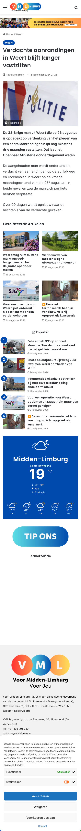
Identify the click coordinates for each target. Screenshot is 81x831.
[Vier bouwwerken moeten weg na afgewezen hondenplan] (60, 241)
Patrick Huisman (15, 74)
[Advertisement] (40, 599)
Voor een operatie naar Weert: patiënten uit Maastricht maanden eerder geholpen (20, 309)
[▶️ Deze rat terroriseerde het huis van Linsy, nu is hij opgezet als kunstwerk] (60, 291)
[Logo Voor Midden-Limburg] (25, 7)
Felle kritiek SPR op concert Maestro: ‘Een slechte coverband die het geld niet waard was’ (51, 345)
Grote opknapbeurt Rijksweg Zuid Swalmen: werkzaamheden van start (52, 364)
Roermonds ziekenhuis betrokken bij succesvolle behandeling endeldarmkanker (51, 383)
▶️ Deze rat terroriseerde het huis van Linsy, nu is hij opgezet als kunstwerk (58, 309)
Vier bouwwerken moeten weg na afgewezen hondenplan (59, 258)
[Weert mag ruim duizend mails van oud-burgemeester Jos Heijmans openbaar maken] (21, 241)
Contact (42, 826)
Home (9, 34)
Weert (19, 34)
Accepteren (40, 796)
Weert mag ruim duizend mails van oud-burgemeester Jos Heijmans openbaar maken (20, 262)
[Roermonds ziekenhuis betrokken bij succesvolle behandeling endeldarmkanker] (14, 384)
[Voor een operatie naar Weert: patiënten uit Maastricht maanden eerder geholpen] (21, 291)
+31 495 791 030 (18, 728)
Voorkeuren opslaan (40, 817)
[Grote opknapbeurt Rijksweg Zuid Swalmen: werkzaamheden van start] (14, 365)
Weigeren (40, 807)
